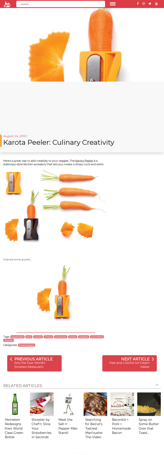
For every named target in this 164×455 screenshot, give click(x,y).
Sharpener (60, 337)
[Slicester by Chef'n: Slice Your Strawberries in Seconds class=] (41, 403)
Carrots (38, 337)
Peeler (72, 337)
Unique (48, 337)
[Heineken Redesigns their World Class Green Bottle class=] (15, 403)
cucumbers (97, 337)
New (28, 337)
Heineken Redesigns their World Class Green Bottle (14, 428)
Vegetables (18, 337)
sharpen (8, 340)
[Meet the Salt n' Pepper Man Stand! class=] (68, 403)
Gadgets (83, 337)
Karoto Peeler (84, 160)
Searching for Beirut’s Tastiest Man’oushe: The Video (94, 428)
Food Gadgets (26, 345)
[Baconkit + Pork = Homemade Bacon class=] (122, 403)
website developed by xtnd (82, 453)
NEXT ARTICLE (135, 359)
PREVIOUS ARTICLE (33, 359)
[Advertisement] (82, 105)
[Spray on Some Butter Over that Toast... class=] (149, 403)
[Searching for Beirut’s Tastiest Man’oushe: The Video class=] (95, 403)
